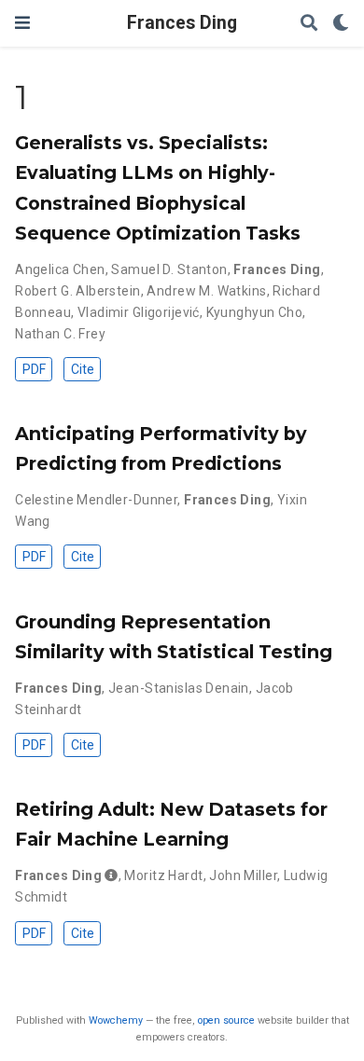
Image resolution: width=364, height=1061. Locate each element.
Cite (82, 369)
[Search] (309, 23)
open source (226, 1020)
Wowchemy (116, 1020)
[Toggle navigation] (22, 22)
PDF (34, 369)
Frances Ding (182, 23)
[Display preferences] (340, 23)
